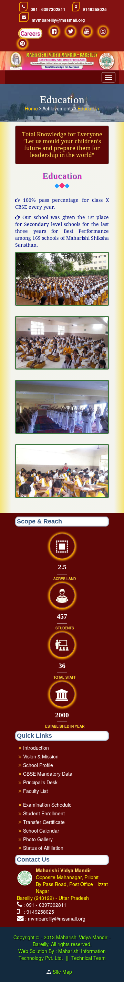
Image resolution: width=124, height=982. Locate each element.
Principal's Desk (40, 782)
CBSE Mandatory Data (47, 773)
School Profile (38, 765)
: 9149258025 (37, 911)
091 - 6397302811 (48, 9)
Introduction (36, 747)
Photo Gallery (38, 839)
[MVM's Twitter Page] (70, 31)
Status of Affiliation (43, 847)
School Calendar (41, 830)
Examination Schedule (47, 804)
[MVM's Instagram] (103, 31)
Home (32, 108)
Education (88, 108)
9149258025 (95, 9)
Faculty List (35, 790)
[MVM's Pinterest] (22, 43)
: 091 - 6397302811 (44, 904)
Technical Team (88, 957)
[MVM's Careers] (30, 33)
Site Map (65, 971)
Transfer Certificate (44, 821)
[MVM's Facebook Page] (54, 31)
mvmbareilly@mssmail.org (58, 20)
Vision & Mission (41, 756)
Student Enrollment (44, 813)
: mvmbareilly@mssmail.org (55, 918)
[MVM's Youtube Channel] (87, 31)
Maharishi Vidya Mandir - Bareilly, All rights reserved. (72, 940)
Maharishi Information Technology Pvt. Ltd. (62, 954)
